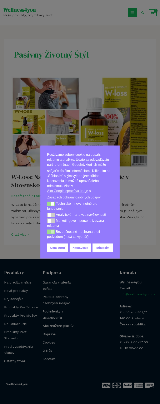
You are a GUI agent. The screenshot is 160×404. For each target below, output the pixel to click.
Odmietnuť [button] (57, 247)
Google (77, 164)
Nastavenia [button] (80, 247)
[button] (51, 204)
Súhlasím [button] (102, 247)
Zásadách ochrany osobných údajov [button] (74, 197)
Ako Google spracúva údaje (67, 191)
